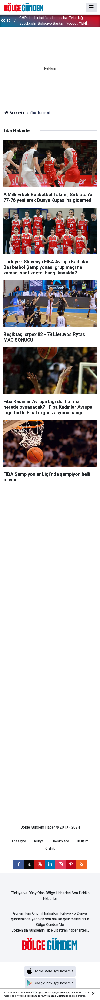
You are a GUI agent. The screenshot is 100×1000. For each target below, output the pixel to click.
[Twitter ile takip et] (29, 864)
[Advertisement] (50, 537)
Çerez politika (27, 995)
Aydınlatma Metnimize (55, 995)
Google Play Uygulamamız (54, 983)
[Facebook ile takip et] (18, 864)
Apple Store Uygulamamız (54, 971)
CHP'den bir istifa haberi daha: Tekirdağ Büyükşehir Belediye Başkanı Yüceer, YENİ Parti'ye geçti (53, 21)
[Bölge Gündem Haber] (24, 7)
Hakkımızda (60, 841)
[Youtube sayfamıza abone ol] (39, 864)
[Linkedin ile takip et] (50, 864)
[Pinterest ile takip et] (71, 864)
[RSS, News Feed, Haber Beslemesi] (81, 864)
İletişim (82, 841)
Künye (38, 841)
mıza (37, 995)
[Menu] (91, 7)
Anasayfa (16, 113)
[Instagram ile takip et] (60, 864)
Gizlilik (50, 849)
